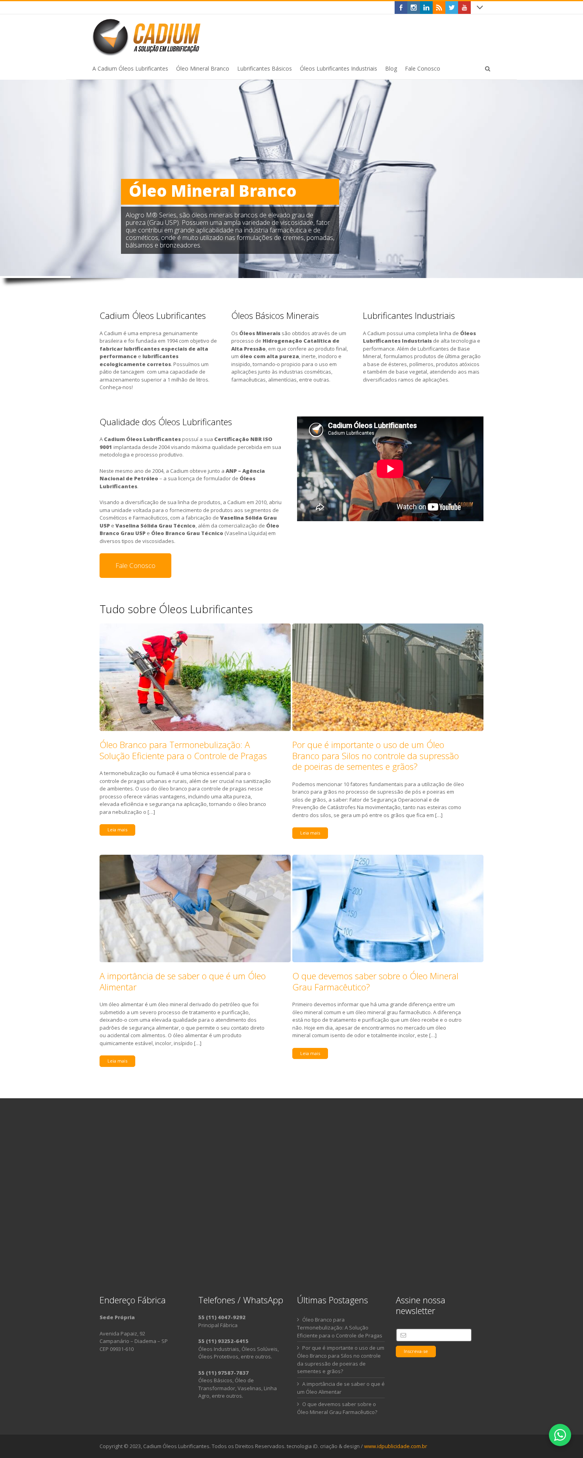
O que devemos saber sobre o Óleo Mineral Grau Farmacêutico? (375, 981)
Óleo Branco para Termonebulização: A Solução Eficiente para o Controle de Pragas (183, 750)
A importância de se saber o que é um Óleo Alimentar (183, 981)
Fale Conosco (135, 565)
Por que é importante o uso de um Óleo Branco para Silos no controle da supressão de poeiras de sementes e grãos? (375, 755)
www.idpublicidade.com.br (395, 1446)
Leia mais (117, 830)
